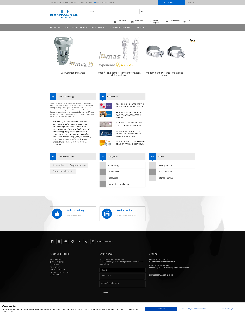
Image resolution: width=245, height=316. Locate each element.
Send (105, 292)
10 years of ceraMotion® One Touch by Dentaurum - (129, 124)
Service (140, 28)
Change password (58, 262)
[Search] (142, 11)
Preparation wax (78, 165)
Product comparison (59, 272)
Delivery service (165, 165)
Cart (188, 21)
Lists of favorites (57, 269)
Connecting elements (63, 171)
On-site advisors (165, 172)
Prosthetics (97, 28)
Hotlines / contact (165, 178)
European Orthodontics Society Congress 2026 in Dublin (128, 115)
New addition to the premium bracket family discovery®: (130, 142)
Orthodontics (79, 28)
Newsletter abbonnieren (161, 275)
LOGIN (171, 2)
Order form (55, 275)
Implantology (61, 28)
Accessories (58, 165)
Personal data (56, 259)
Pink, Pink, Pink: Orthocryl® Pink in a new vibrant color (130, 105)
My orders (54, 264)
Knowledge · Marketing (120, 28)
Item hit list (55, 267)
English (189, 2)
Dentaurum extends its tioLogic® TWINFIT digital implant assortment (128, 133)
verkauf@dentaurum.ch (105, 2)
